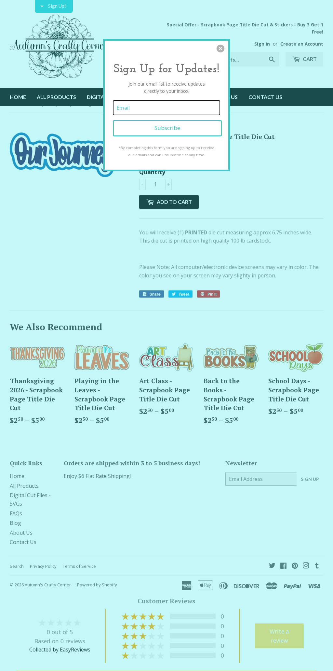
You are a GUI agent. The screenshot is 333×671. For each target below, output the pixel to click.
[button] (220, 48)
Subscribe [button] (167, 128)
